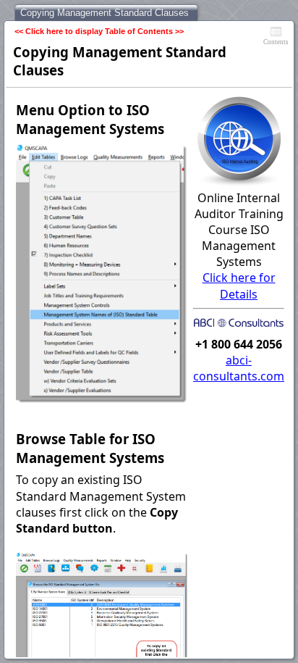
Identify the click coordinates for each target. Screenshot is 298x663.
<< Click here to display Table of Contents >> (99, 31)
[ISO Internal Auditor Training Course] (239, 182)
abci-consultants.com (238, 368)
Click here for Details (239, 285)
